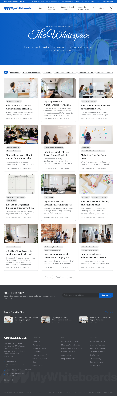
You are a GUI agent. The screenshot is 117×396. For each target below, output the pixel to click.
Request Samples (67, 1)
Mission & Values (39, 348)
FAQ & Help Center (97, 341)
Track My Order (38, 1)
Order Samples (38, 365)
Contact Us (36, 352)
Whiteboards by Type (69, 341)
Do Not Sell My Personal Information (101, 392)
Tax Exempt (95, 355)
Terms (60, 392)
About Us (94, 1)
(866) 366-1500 (108, 1)
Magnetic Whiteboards (83, 8)
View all (108, 312)
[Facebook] (5, 380)
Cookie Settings (80, 392)
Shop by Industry (51, 8)
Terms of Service (96, 362)
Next (70, 277)
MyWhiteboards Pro (52, 1)
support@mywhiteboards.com (17, 370)
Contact (68, 392)
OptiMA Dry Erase (81, 1)
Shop (40, 8)
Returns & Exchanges (98, 348)
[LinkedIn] (12, 380)
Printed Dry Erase (68, 352)
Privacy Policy (95, 359)
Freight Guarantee (97, 352)
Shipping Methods (97, 345)
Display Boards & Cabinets (71, 348)
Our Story (36, 345)
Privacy (51, 392)
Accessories (66, 355)
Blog (34, 362)
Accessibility (95, 365)
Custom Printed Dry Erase (67, 8)
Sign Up (105, 295)
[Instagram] (8, 380)
